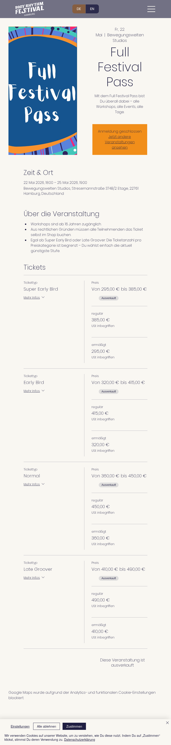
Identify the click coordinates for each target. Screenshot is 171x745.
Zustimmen (74, 726)
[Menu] (151, 8)
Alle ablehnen (46, 726)
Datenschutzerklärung (79, 739)
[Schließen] (167, 723)
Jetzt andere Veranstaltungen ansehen (120, 142)
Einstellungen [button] (20, 726)
